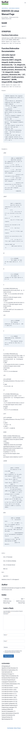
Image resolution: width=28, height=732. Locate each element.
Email (5, 641)
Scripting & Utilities (6, 709)
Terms (15, 728)
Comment (6, 613)
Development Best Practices (8, 677)
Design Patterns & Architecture (9, 676)
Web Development (6, 719)
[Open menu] (25, 3)
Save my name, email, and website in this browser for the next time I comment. (13, 651)
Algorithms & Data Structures (9, 668)
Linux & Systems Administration (9, 683)
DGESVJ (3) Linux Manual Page (20, 600)
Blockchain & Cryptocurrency (8, 670)
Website (6, 647)
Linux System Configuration (8, 703)
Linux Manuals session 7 (8, 697)
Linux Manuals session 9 (8, 701)
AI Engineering (5, 666)
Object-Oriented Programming (9, 705)
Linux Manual (5, 17)
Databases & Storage (7, 674)
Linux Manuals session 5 (8, 695)
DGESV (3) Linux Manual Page (7, 600)
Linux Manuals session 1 (8, 687)
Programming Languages (8, 707)
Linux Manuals (5, 8)
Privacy (19, 728)
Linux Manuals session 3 (14, 8)
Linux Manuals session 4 (8, 693)
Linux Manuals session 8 (8, 699)
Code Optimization (6, 672)
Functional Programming (8, 679)
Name (5, 635)
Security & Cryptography (7, 711)
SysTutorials (10, 728)
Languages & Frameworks (8, 681)
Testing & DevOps (6, 717)
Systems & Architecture (7, 715)
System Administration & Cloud (9, 713)
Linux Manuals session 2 (8, 689)
